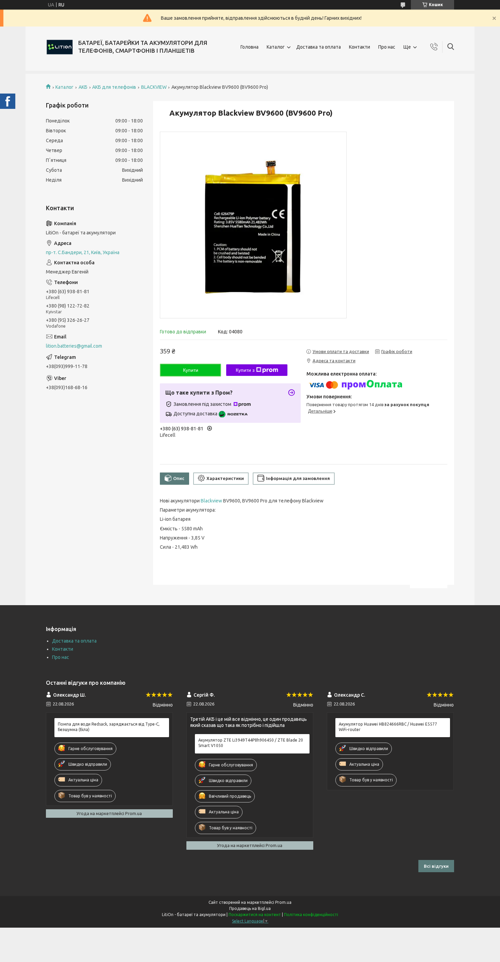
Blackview (211, 500)
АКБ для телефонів (114, 87)
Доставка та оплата (318, 47)
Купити (190, 370)
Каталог (276, 47)
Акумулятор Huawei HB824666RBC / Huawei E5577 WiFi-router (388, 727)
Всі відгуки (436, 866)
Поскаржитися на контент (255, 914)
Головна (249, 47)
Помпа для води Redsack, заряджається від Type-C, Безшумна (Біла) (109, 727)
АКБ (83, 87)
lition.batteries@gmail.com (74, 346)
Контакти (359, 47)
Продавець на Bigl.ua (250, 908)
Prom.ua (283, 902)
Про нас (386, 47)
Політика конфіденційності (311, 914)
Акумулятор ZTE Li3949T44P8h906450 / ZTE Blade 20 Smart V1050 (250, 743)
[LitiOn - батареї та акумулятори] (59, 47)
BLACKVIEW (154, 87)
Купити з (245, 370)
